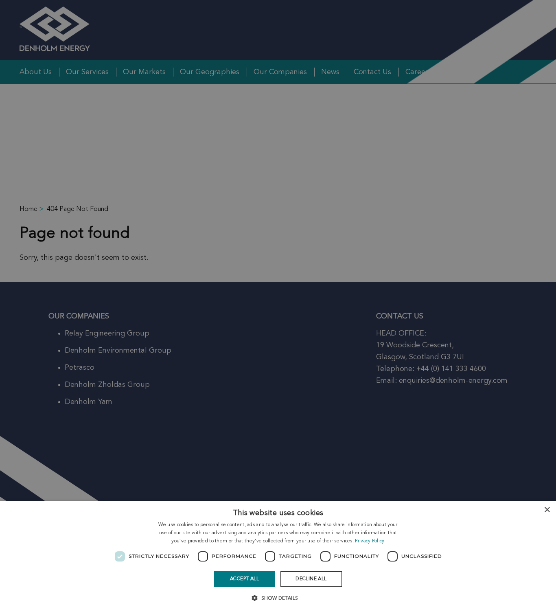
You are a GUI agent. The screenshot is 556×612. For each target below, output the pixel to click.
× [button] (547, 510)
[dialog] (278, 556)
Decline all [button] (311, 579)
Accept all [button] (244, 579)
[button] (278, 597)
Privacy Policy (369, 541)
